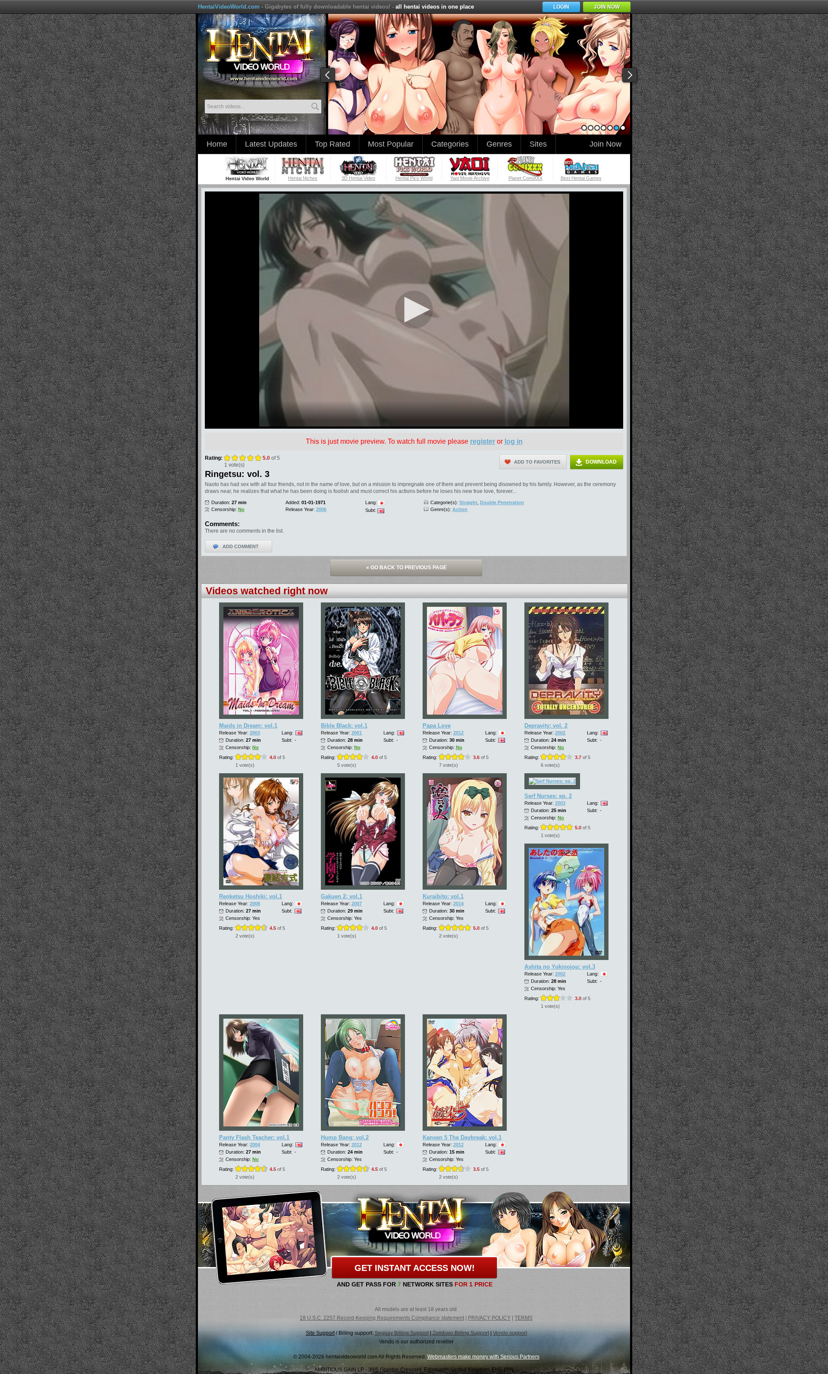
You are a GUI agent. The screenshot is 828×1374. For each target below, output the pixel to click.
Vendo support (510, 1333)
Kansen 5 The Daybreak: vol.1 (462, 1137)
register (482, 441)
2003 (255, 732)
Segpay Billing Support (402, 1333)
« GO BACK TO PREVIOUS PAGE (406, 568)
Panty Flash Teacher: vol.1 (254, 1137)
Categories (450, 144)
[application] (414, 310)
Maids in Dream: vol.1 (248, 725)
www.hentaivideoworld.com (260, 55)
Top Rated (332, 144)
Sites (538, 144)
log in (514, 441)
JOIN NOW (607, 7)
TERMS (523, 1318)
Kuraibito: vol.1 (443, 896)
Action (459, 509)
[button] (414, 310)
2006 (321, 509)
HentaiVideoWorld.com (229, 6)
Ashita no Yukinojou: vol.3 (559, 966)
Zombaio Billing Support (461, 1333)
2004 (255, 1144)
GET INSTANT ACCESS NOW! (414, 1268)
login (561, 7)
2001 (356, 732)
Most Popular (391, 144)
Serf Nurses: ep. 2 (548, 796)
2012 (458, 732)
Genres (499, 144)
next (630, 75)
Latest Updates (271, 144)
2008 (255, 903)
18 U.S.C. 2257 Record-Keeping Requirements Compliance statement (382, 1318)
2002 (560, 732)
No (241, 509)
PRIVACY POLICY (489, 1318)
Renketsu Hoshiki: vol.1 (250, 896)
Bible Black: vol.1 (344, 725)
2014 (458, 903)
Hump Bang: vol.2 (345, 1137)
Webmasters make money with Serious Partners (483, 1357)
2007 (356, 903)
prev (328, 75)
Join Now (605, 144)
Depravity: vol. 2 (546, 725)
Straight (468, 502)
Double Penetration (502, 502)
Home (217, 144)
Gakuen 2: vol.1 (341, 896)
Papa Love (437, 725)
